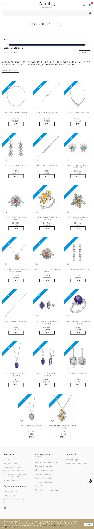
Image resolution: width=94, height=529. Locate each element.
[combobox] (10, 70)
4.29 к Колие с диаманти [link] (78, 113)
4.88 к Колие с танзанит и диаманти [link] (16, 375)
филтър (85, 53)
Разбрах (88, 524)
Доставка (39, 486)
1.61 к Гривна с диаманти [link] (47, 113)
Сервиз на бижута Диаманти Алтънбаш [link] (13, 469)
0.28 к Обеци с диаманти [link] (78, 269)
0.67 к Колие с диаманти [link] (31, 426)
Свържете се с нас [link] (44, 470)
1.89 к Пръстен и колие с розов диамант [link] (47, 270)
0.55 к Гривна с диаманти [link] (16, 321)
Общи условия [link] (10, 464)
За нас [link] (6, 460)
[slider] (8, 44)
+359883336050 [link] (10, 492)
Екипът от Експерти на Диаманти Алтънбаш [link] (14, 475)
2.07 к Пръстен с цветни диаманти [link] (47, 218)
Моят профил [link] (72, 460)
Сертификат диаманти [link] (46, 462)
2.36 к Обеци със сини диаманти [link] (78, 166)
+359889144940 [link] (10, 496)
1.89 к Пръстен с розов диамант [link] (16, 218)
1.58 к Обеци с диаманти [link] (16, 165)
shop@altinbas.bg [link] (11, 480)
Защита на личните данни (47, 490)
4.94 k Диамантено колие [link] (16, 113)
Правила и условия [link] (43, 478)
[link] (47, 5)
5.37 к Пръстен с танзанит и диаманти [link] (78, 322)
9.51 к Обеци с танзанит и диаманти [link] (47, 375)
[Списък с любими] (84, 5)
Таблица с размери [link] (43, 466)
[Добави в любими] (6, 108)
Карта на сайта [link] (42, 474)
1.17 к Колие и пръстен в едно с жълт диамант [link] (16, 270)
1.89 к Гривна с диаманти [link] (47, 165)
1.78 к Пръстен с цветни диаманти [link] (78, 218)
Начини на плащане (44, 482)
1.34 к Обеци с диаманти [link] (78, 374)
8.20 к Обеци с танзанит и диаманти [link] (47, 322)
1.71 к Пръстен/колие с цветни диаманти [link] (62, 427)
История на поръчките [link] (77, 464)
